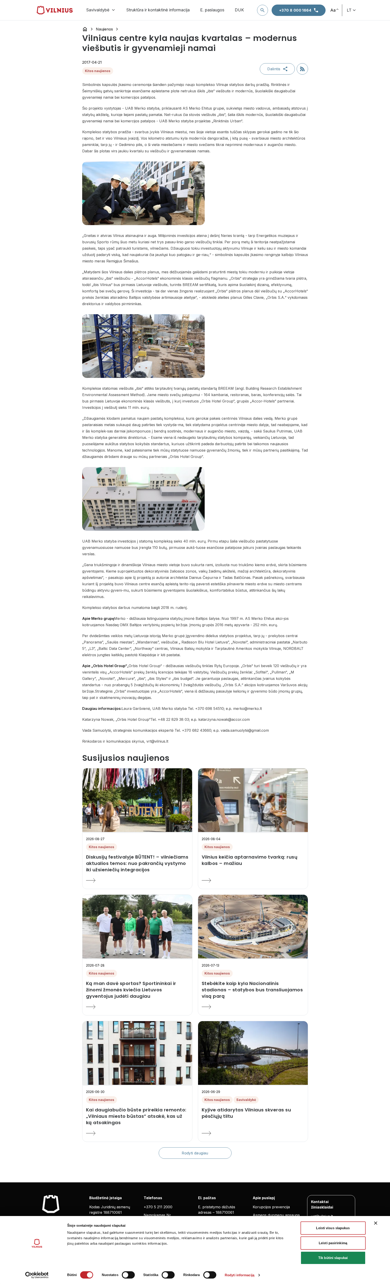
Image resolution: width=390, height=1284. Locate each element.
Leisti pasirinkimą (333, 1243)
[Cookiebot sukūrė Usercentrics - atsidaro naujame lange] (37, 1275)
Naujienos (104, 29)
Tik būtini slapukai (333, 1258)
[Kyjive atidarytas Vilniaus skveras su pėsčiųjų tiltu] (253, 1133)
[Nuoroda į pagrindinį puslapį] (85, 29)
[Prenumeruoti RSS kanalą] (302, 69)
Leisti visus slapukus (333, 1228)
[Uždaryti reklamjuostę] (375, 1223)
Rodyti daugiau (195, 1153)
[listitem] (137, 863)
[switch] (128, 1275)
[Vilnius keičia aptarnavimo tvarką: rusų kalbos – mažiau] (253, 880)
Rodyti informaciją (239, 1275)
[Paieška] (262, 10)
